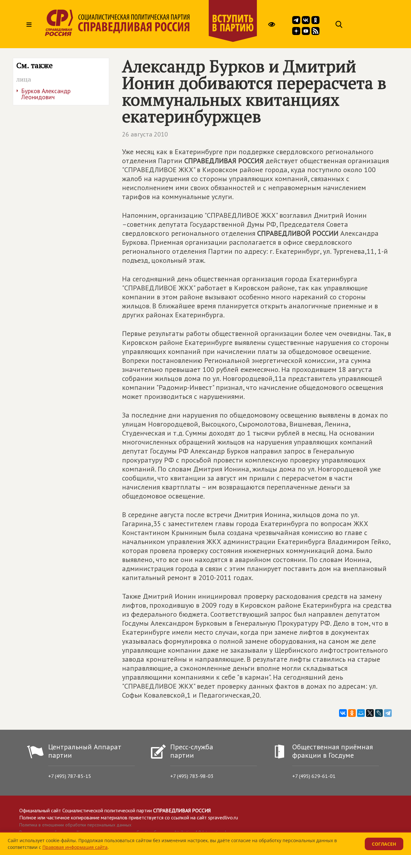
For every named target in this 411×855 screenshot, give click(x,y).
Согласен (384, 844)
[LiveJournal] (379, 713)
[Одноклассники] (352, 713)
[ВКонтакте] (343, 713)
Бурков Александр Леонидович (46, 94)
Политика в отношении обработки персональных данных (75, 825)
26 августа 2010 (145, 134)
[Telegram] (388, 713)
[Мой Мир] (361, 713)
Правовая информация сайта (75, 847)
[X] (370, 713)
